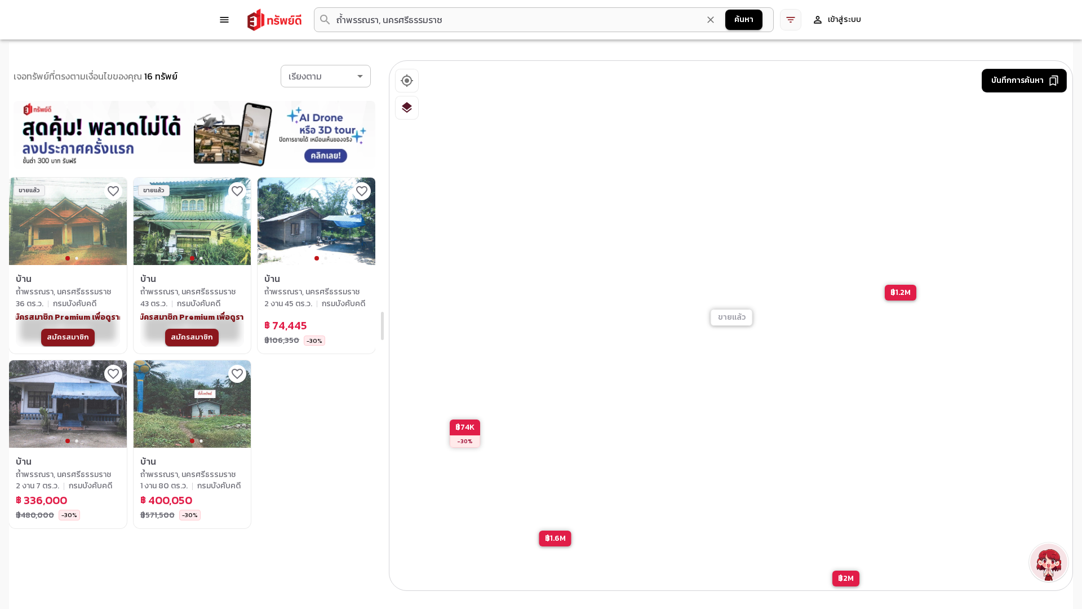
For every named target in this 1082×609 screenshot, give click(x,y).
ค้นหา (743, 19)
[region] (731, 326)
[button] (326, 76)
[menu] (224, 20)
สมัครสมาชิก (68, 337)
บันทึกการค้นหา (1017, 80)
